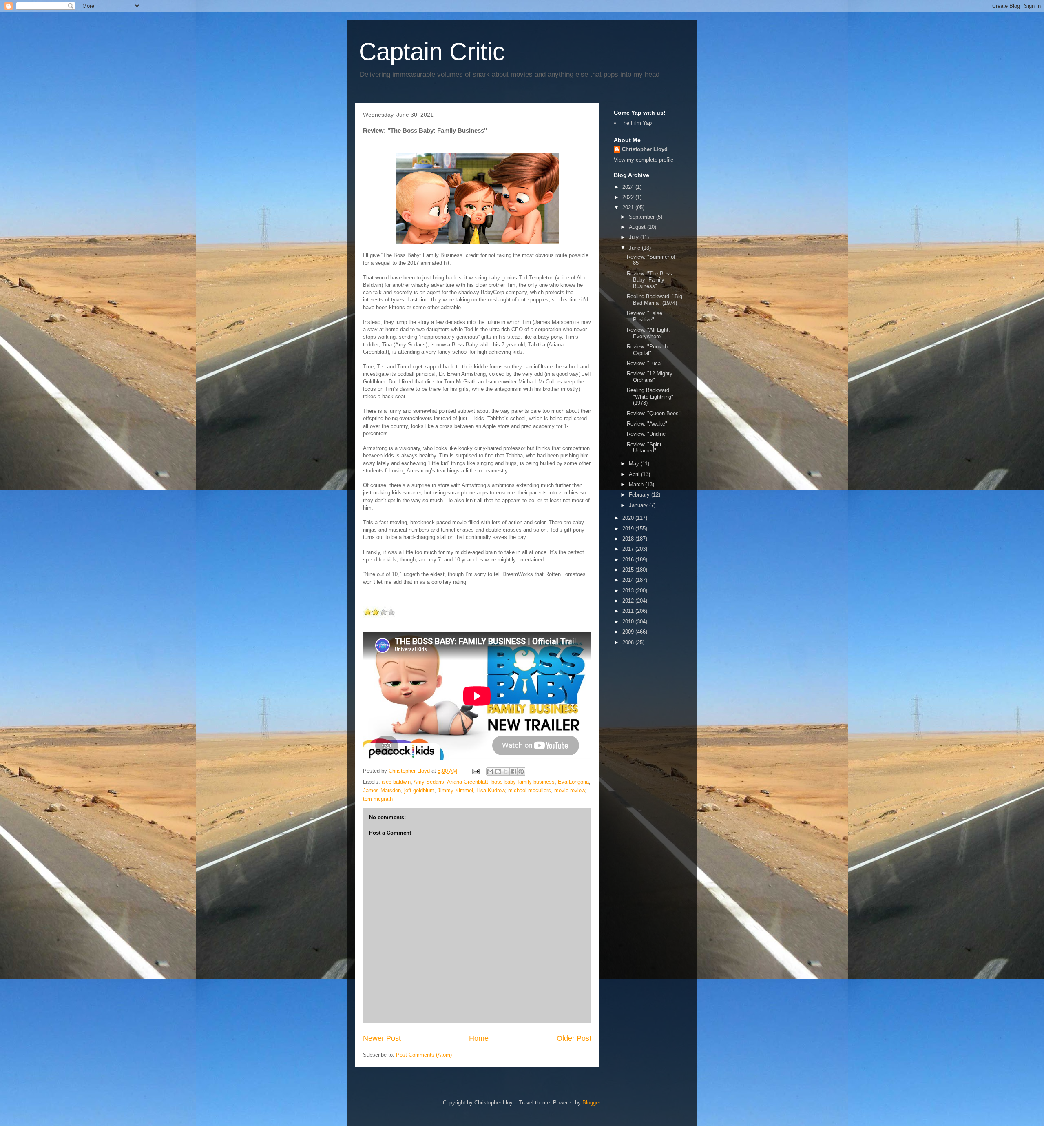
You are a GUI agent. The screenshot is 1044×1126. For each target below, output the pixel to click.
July (634, 237)
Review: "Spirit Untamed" (644, 447)
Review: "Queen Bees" (654, 413)
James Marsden (382, 790)
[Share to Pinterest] (521, 771)
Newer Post (382, 1038)
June (635, 248)
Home (479, 1038)
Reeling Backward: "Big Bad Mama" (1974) (654, 299)
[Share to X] (506, 771)
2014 (628, 580)
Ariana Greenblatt (467, 782)
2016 (628, 559)
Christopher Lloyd (645, 149)
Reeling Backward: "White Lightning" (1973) (650, 396)
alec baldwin (396, 782)
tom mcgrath (378, 799)
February (640, 495)
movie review (569, 790)
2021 (628, 207)
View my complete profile (643, 160)
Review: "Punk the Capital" (648, 350)
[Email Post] (475, 771)
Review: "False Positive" (644, 316)
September (642, 217)
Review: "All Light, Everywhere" (648, 333)
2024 (628, 187)
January (639, 505)
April (635, 474)
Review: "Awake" (647, 424)
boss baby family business (523, 782)
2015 (628, 570)
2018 (628, 539)
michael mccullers (529, 790)
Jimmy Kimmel (455, 790)
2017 (628, 549)
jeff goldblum (419, 790)
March (637, 484)
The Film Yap (636, 123)
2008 (628, 642)
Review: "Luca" (645, 363)
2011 (628, 611)
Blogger (591, 1102)
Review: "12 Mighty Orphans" (649, 376)
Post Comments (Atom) (424, 1055)
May (635, 464)
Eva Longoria (573, 782)
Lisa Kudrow (490, 790)
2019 (628, 528)
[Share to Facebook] (513, 771)
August (638, 227)
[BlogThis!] (498, 771)
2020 (628, 518)
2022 (628, 197)
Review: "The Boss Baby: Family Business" (649, 279)
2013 (628, 590)
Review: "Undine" (647, 434)
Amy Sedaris (429, 782)
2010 (628, 621)
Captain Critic (432, 51)
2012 (628, 601)
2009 (628, 632)
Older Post (574, 1038)
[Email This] (490, 771)
